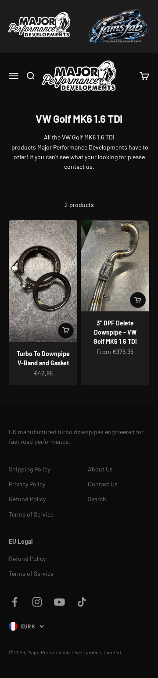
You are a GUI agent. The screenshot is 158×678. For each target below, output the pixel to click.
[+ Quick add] (66, 331)
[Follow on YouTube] (59, 602)
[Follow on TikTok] (82, 602)
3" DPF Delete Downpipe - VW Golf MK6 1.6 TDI (115, 332)
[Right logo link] (118, 26)
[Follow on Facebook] (15, 602)
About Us (100, 469)
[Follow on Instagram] (37, 602)
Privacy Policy (27, 484)
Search (97, 499)
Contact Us (103, 484)
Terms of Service (31, 514)
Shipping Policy (29, 469)
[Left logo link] (39, 26)
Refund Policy (27, 499)
